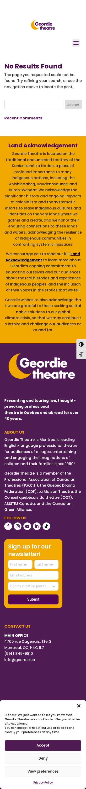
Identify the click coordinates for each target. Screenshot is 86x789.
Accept (43, 745)
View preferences (43, 771)
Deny (43, 758)
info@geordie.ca (19, 659)
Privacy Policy (43, 782)
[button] (78, 705)
